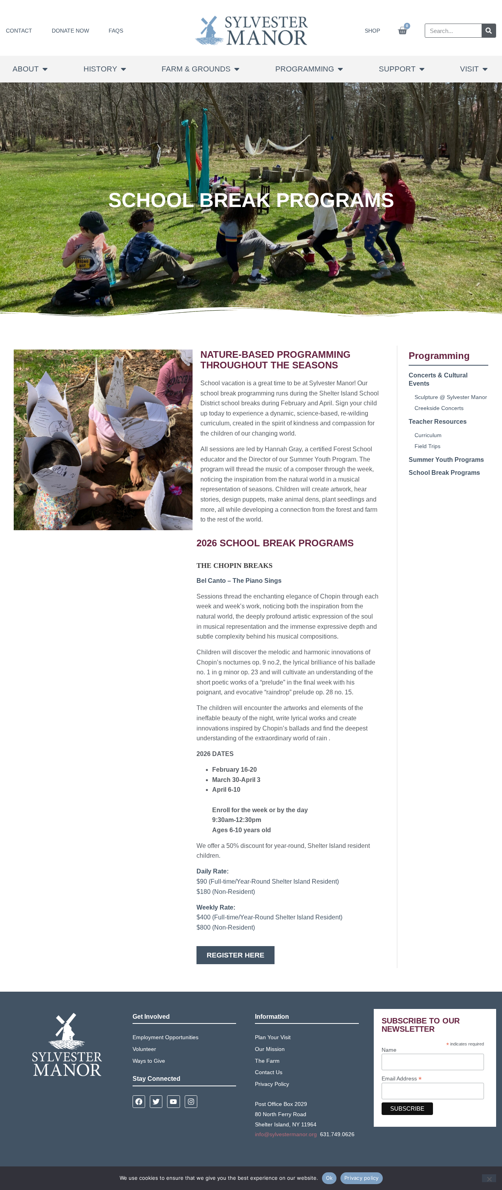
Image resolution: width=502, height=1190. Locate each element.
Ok (329, 1178)
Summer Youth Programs (446, 459)
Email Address (402, 1078)
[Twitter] (156, 1101)
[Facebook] (139, 1101)
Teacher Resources (438, 421)
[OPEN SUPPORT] (422, 69)
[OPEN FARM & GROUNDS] (237, 69)
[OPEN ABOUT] (45, 69)
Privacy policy (361, 1178)
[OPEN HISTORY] (123, 69)
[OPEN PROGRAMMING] (340, 69)
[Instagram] (191, 1101)
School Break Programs (444, 472)
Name (389, 1050)
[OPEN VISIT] (485, 69)
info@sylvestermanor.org (286, 1134)
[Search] (489, 30)
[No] (489, 1178)
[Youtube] (173, 1101)
